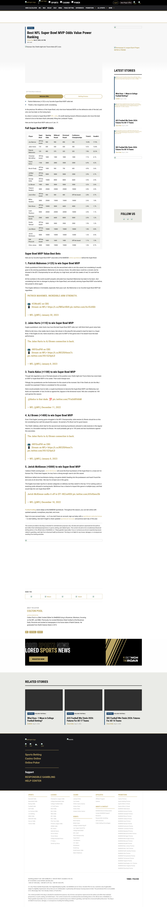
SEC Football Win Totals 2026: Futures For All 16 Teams (126, 148)
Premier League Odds (57, 823)
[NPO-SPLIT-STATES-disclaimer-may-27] (63, 561)
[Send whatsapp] (79, 596)
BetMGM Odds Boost (124, 809)
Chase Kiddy (118, 125)
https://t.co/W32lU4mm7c (60, 352)
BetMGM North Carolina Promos (127, 851)
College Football (40, 713)
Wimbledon (76, 845)
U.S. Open (76, 843)
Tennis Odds (31, 823)
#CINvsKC (36, 303)
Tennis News (54, 836)
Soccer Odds (31, 821)
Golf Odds (31, 809)
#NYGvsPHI (37, 349)
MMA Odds (31, 816)
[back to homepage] (43, 2)
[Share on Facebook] (48, 596)
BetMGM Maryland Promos (125, 831)
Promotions (90, 8)
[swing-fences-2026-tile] (128, 35)
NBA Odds (53, 813)
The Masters (76, 840)
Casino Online (33, 758)
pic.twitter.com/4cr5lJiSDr (83, 307)
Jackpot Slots (77, 799)
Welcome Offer (44, 96)
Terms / (129, 879)
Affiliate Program (100, 799)
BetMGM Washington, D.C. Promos (127, 863)
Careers (98, 801)
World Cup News (55, 843)
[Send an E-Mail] (63, 596)
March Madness (77, 853)
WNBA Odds (54, 826)
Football (31, 28)
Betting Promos (83, 96)
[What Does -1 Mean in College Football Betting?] (44, 700)
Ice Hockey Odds (33, 811)
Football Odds (32, 806)
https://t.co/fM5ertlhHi (58, 307)
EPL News (53, 828)
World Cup (76, 848)
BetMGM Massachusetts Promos (127, 833)
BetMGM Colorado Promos (125, 813)
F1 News (53, 841)
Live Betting (31, 813)
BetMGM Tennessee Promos (126, 858)
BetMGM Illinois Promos (124, 816)
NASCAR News (55, 831)
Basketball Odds (32, 801)
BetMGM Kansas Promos (125, 823)
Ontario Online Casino (79, 811)
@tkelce (32, 399)
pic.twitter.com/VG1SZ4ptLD (41, 355)
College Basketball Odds (57, 801)
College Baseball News (57, 838)
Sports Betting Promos (124, 801)
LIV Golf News (55, 806)
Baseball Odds (32, 799)
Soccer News (54, 833)
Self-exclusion (100, 820)
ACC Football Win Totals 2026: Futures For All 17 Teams (127, 121)
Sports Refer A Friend (124, 804)
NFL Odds (53, 816)
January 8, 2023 (49, 363)
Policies (136, 879)
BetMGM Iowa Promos (124, 821)
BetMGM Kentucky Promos (125, 826)
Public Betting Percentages (103, 823)
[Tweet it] (33, 596)
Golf (55, 8)
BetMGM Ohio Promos (124, 853)
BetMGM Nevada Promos (125, 843)
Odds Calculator (31, 8)
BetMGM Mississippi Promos (126, 838)
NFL (40, 8)
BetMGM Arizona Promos (125, 811)
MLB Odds (53, 809)
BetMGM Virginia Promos (125, 861)
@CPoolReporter (32, 615)
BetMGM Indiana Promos (125, 818)
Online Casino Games (79, 804)
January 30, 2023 (50, 315)
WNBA (60, 8)
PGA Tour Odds (55, 821)
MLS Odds (53, 811)
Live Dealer (76, 801)
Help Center (33, 781)
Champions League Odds (57, 799)
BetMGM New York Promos (125, 848)
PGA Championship (78, 835)
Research (98, 815)
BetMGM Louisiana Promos (125, 828)
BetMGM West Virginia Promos (126, 865)
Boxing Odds (31, 804)
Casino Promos (122, 799)
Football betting (30, 510)
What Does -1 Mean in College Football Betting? (126, 95)
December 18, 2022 (51, 502)
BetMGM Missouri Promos (125, 841)
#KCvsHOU (67, 494)
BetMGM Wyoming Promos (125, 868)
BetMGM (118, 98)
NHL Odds (53, 818)
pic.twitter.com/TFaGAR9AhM (67, 399)
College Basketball (78, 830)
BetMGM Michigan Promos (125, 836)
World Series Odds (78, 850)
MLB (44, 8)
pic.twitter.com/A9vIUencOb (86, 494)
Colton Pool (30, 40)
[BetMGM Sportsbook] (32, 2)
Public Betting (69, 8)
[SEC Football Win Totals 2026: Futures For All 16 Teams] (123, 700)
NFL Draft (76, 833)
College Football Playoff (79, 825)
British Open (76, 823)
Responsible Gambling (40, 777)
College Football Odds (57, 804)
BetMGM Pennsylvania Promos (126, 856)
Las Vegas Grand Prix (79, 828)
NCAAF (49, 8)
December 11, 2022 (51, 407)
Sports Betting (33, 754)
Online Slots (76, 809)
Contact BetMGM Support (103, 813)
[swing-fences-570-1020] (128, 181)
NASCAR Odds (32, 818)
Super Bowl (76, 838)
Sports (40, 632)
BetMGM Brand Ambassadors (104, 810)
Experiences (80, 8)
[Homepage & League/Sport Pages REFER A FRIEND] (128, 56)
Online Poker (32, 762)
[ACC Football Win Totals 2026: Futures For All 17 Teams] (83, 700)
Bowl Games (76, 820)
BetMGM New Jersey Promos (126, 846)
